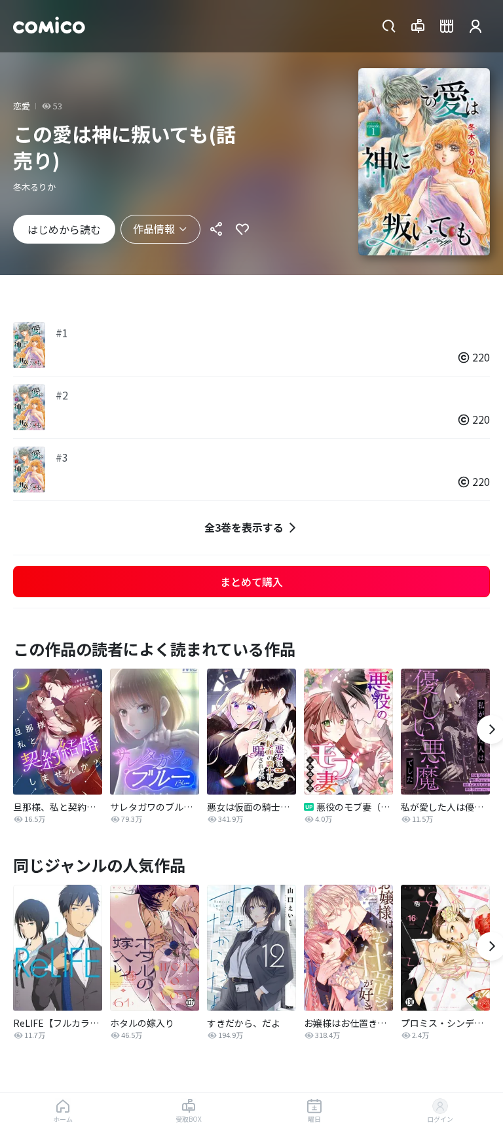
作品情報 (154, 228)
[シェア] (216, 229)
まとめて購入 (251, 581)
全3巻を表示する (244, 527)
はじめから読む (64, 229)
